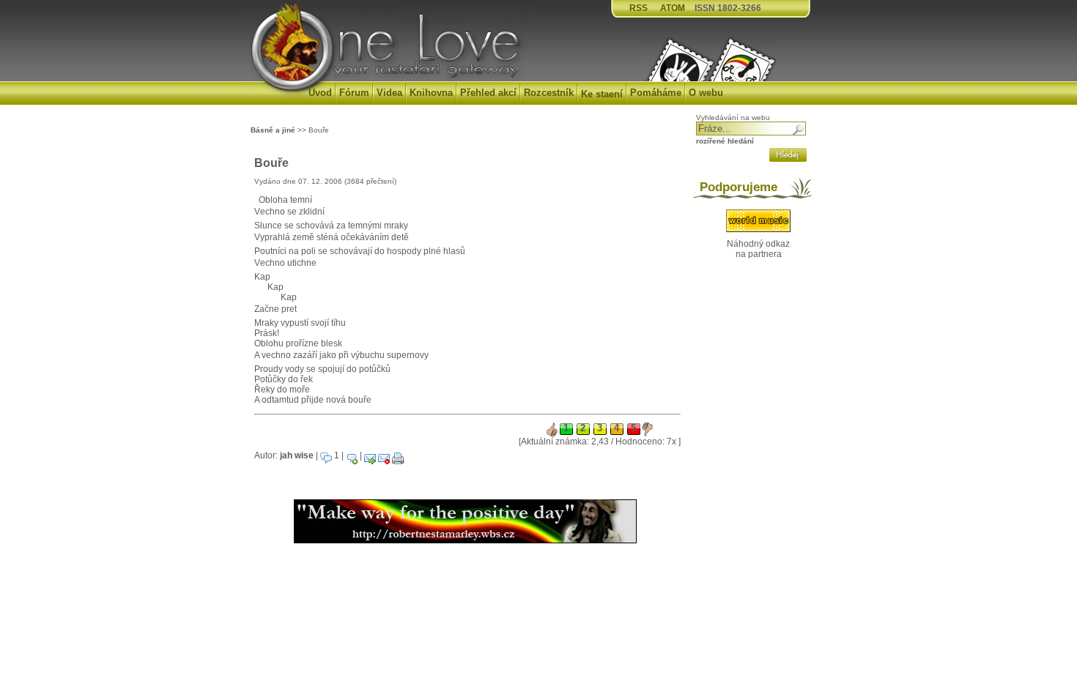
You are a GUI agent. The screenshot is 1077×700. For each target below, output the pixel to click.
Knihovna (431, 92)
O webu (706, 92)
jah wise (297, 455)
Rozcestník (549, 92)
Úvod (320, 92)
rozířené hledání (725, 141)
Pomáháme (655, 92)
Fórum (354, 92)
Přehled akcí (488, 92)
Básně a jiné (273, 130)
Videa (389, 92)
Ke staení (602, 94)
